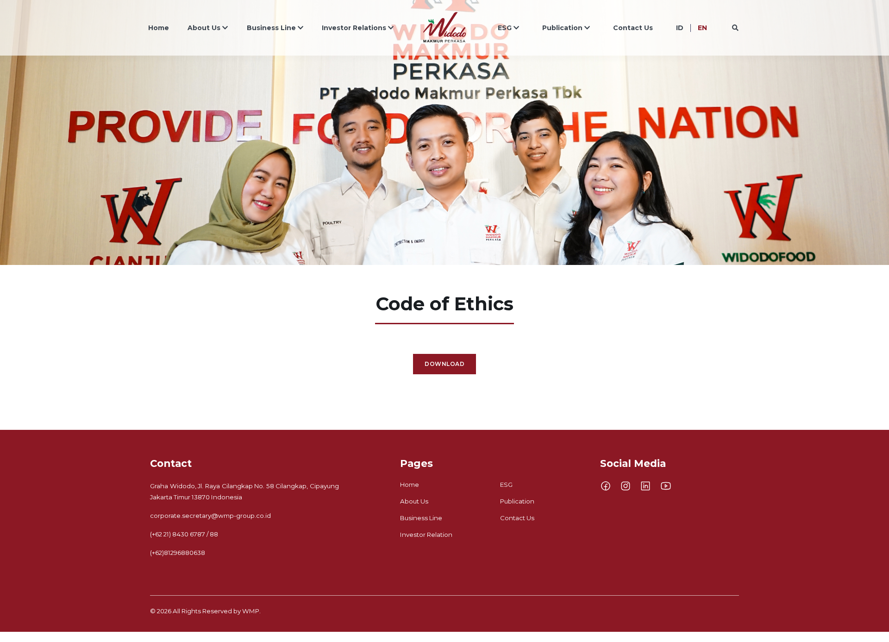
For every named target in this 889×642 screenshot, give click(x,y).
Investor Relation (426, 534)
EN (702, 28)
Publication (517, 501)
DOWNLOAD (444, 363)
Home (158, 28)
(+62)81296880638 (177, 552)
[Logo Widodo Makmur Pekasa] (444, 28)
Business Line (421, 518)
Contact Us (633, 28)
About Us (414, 501)
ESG (506, 484)
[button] (734, 28)
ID (679, 28)
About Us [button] (204, 28)
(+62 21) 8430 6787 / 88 (184, 534)
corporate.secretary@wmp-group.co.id (210, 515)
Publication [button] (562, 28)
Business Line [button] (271, 28)
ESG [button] (505, 28)
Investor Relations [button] (354, 28)
